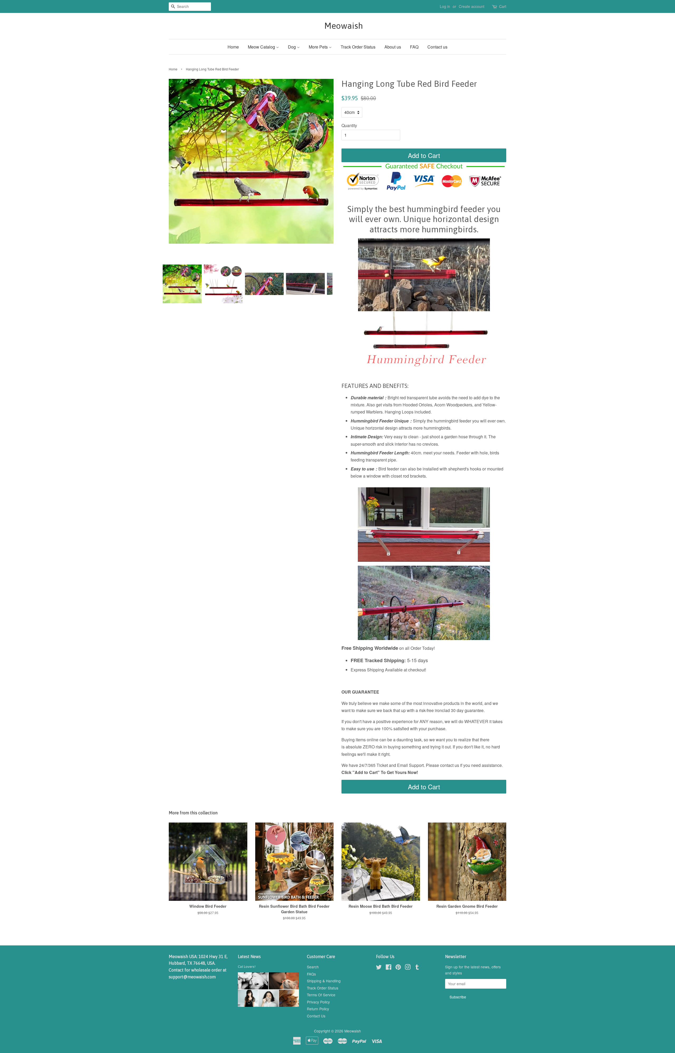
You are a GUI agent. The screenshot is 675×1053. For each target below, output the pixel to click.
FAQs (311, 974)
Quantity (349, 125)
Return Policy (318, 1008)
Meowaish (337, 26)
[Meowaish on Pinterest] (398, 967)
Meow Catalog (262, 47)
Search (313, 966)
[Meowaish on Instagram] (408, 967)
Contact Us (316, 1015)
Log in (445, 6)
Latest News (249, 956)
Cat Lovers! (246, 966)
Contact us (437, 47)
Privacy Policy (318, 1001)
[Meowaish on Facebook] (388, 967)
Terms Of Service (321, 994)
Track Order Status (358, 47)
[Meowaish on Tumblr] (417, 967)
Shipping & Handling (324, 980)
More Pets (319, 47)
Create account (471, 6)
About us (392, 47)
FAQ (414, 47)
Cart (502, 6)
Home (233, 47)
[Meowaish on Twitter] (379, 967)
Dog (292, 47)
